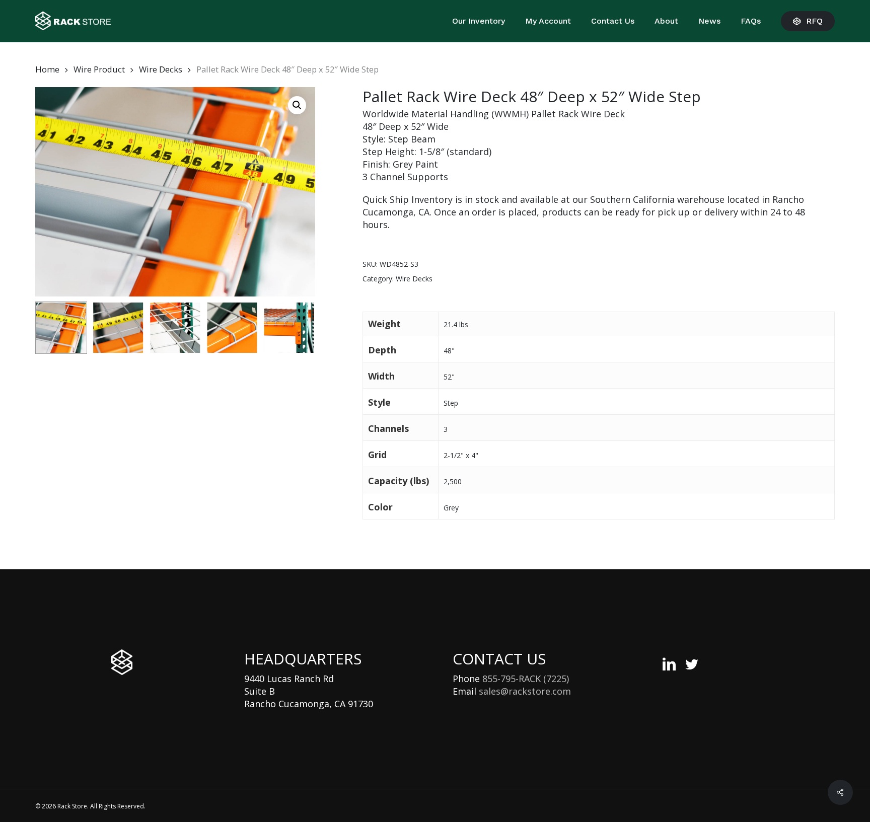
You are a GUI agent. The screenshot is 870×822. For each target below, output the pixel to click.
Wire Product (99, 69)
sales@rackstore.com (525, 691)
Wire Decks (160, 69)
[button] (297, 105)
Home (47, 69)
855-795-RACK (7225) (525, 678)
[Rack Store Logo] (122, 662)
